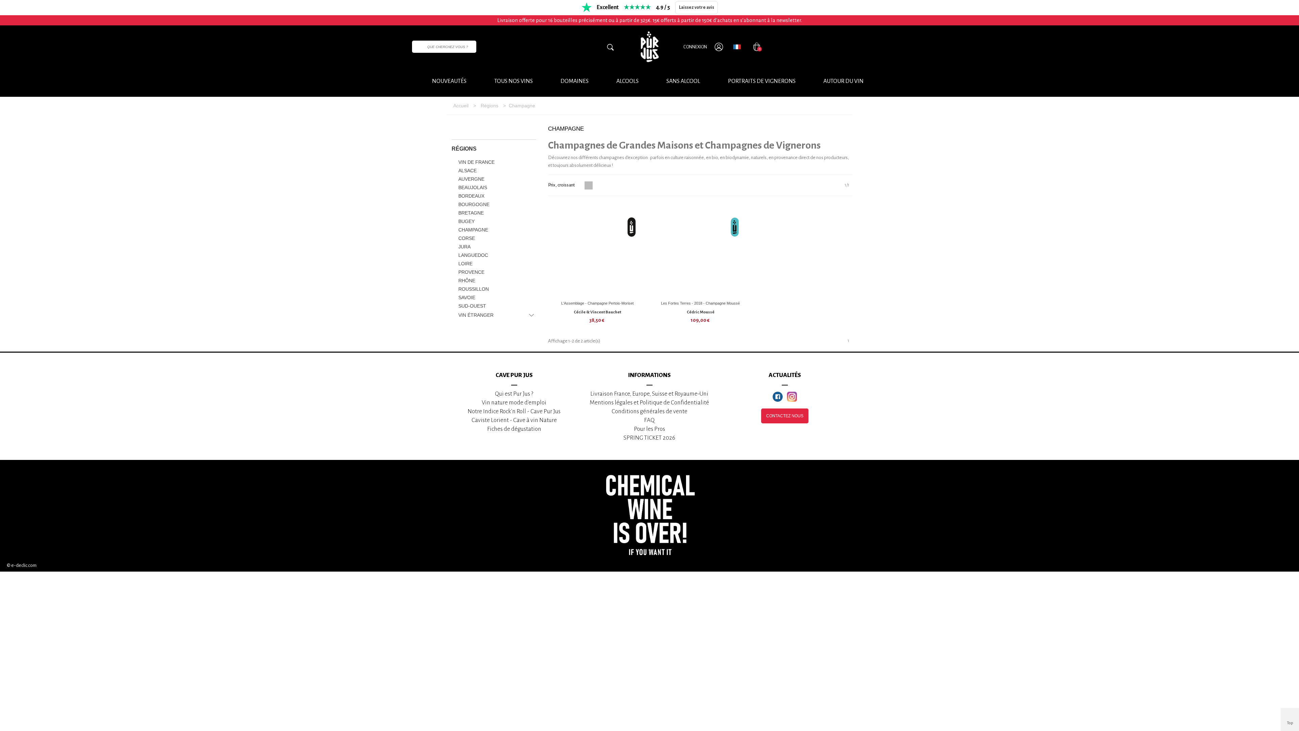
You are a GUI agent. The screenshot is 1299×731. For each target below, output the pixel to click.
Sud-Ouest (472, 306)
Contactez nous (784, 416)
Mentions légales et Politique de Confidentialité (649, 402)
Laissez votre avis (696, 7)
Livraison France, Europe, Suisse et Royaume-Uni (649, 394)
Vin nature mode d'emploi (514, 402)
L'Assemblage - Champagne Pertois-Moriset (597, 303)
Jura (464, 246)
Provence (471, 272)
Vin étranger (476, 315)
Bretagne (471, 213)
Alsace (467, 170)
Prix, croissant (561, 184)
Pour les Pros (649, 429)
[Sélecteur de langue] (737, 46)
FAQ (649, 420)
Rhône (466, 280)
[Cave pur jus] (649, 46)
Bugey (466, 221)
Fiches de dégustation (514, 429)
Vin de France (476, 162)
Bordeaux (471, 196)
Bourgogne (473, 204)
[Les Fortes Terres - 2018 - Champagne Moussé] (701, 250)
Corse (466, 238)
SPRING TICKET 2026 (649, 438)
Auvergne (471, 179)
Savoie (466, 297)
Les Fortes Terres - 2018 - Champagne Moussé (700, 303)
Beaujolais (472, 187)
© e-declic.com (22, 565)
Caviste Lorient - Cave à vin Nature (514, 420)
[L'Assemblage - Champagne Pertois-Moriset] (597, 250)
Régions (464, 149)
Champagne (473, 229)
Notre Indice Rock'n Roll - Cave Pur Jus (514, 411)
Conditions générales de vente (649, 411)
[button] (843, 81)
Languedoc (473, 255)
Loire (465, 263)
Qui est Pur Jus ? (514, 394)
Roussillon (473, 289)
